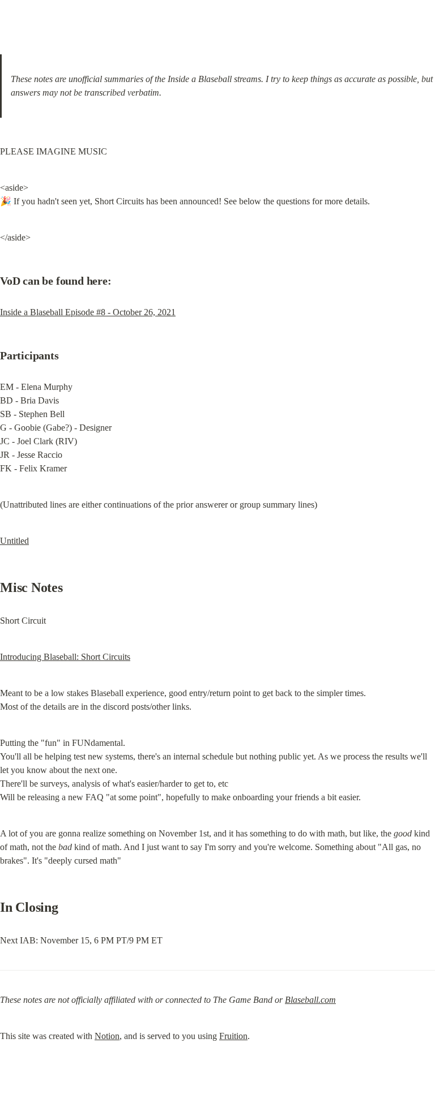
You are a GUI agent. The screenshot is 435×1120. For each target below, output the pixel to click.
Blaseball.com (310, 1000)
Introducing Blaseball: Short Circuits (65, 657)
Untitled (14, 541)
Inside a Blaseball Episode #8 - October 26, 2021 (88, 312)
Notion (107, 1036)
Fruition (233, 1036)
